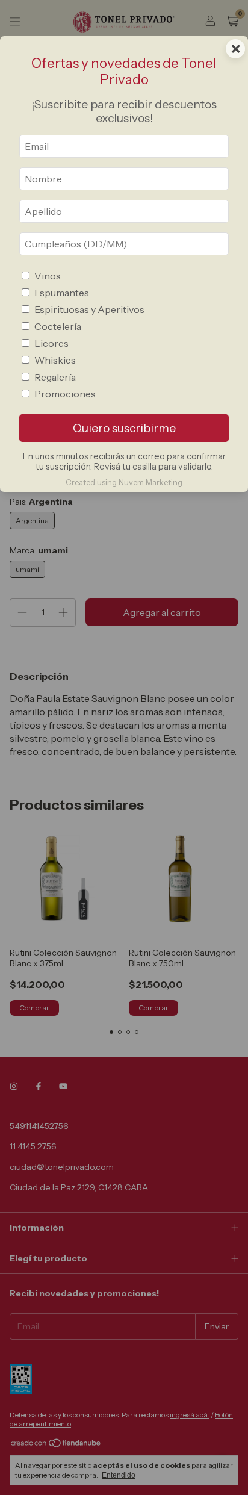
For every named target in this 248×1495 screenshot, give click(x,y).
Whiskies (55, 360)
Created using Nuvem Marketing (124, 482)
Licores (51, 343)
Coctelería (57, 326)
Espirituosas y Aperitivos (89, 309)
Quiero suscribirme (124, 428)
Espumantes (61, 293)
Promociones (65, 394)
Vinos (47, 276)
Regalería (55, 377)
